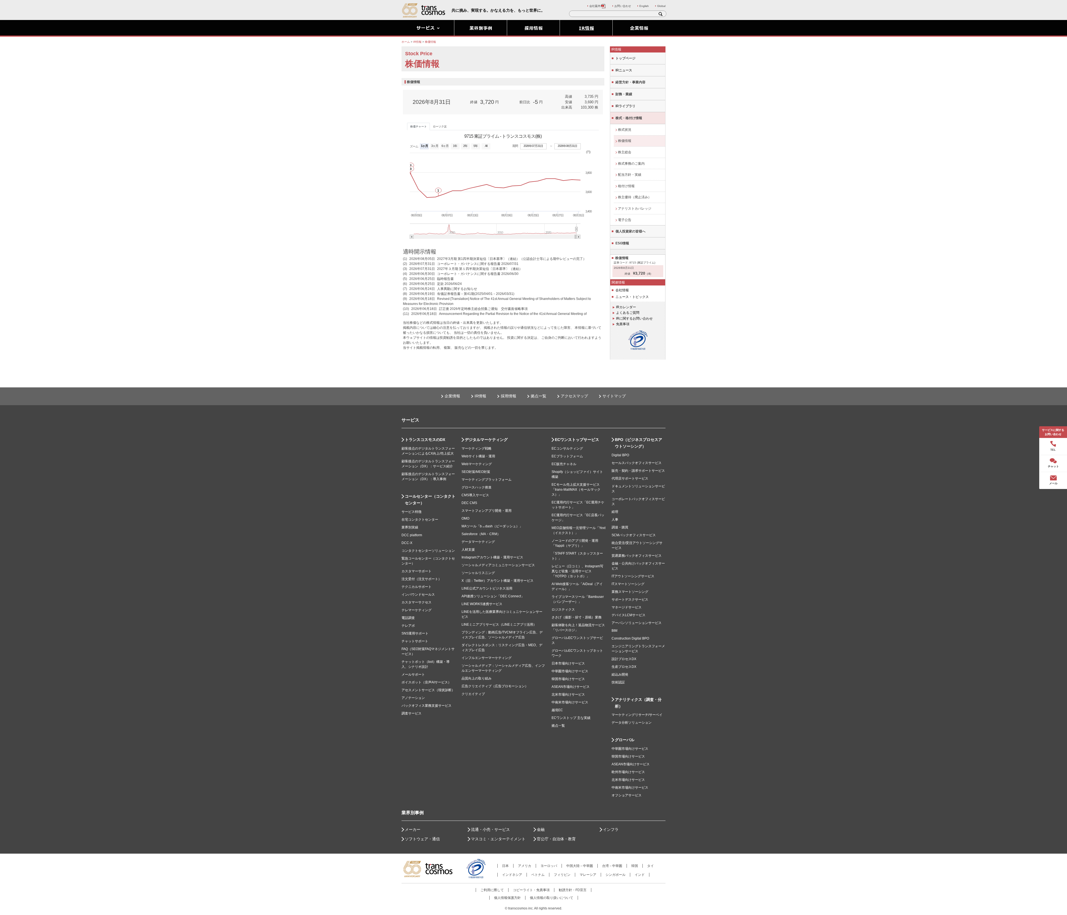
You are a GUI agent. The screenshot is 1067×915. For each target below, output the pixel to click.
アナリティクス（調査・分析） (638, 702)
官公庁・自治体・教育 (556, 839)
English (644, 5)
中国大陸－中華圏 (579, 866)
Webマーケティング (477, 464)
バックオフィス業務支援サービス (427, 706)
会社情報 (622, 290)
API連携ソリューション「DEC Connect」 (493, 596)
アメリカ (524, 866)
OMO (465, 518)
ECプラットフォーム (567, 456)
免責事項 (622, 324)
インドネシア (512, 875)
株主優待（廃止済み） (634, 197)
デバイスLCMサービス (628, 615)
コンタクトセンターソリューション (428, 551)
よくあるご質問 (627, 313)
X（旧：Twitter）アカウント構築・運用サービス (498, 581)
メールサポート (413, 674)
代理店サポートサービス (630, 478)
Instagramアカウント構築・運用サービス (492, 557)
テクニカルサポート (417, 587)
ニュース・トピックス (632, 297)
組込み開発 (620, 674)
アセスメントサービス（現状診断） (428, 690)
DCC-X (407, 543)
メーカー (412, 829)
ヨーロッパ (548, 866)
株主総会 (624, 152)
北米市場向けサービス (568, 694)
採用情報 (508, 396)
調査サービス (412, 713)
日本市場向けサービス (568, 663)
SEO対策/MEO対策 (476, 472)
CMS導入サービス (475, 495)
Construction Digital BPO (630, 638)
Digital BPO (620, 455)
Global (661, 5)
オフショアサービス (627, 795)
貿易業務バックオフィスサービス (637, 556)
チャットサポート (415, 641)
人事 (615, 520)
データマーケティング (478, 542)
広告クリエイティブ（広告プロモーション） (495, 686)
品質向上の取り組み (477, 678)
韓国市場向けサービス (568, 679)
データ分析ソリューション (632, 723)
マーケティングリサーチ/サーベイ (637, 715)
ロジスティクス (563, 609)
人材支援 (468, 549)
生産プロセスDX (624, 667)
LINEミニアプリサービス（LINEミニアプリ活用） (499, 624)
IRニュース (623, 70)
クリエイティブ (473, 694)
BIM (614, 631)
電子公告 (624, 220)
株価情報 (624, 141)
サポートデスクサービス (630, 599)
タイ (650, 866)
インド (640, 875)
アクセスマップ (574, 396)
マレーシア (588, 875)
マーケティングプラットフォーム (487, 480)
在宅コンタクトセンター (420, 520)
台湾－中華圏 (612, 866)
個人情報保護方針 (507, 898)
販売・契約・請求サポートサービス (638, 471)
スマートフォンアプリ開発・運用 (487, 511)
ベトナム (538, 875)
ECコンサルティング (567, 448)
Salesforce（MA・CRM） (481, 534)
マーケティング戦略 (477, 448)
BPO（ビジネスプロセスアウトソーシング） (638, 442)
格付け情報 (626, 186)
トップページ (625, 58)
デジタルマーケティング (486, 439)
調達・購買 (620, 527)
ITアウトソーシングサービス (633, 576)
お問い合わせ (622, 5)
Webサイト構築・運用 (478, 456)
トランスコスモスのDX (425, 439)
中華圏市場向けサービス (570, 671)
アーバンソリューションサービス (637, 623)
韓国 (634, 866)
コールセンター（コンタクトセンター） (430, 499)
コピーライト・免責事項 (531, 890)
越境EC (557, 710)
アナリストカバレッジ (634, 208)
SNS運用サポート (415, 633)
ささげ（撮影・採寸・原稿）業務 (577, 617)
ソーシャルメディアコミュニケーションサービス (498, 565)
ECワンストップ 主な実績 (571, 718)
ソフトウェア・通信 (422, 839)
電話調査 (408, 618)
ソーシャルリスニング (478, 573)
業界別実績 (410, 527)
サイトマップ (614, 396)
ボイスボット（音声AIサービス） (426, 682)
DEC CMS (469, 503)
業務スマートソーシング (630, 592)
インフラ (611, 829)
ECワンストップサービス (577, 439)
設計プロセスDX (624, 659)
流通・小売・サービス (490, 829)
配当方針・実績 (629, 175)
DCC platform (412, 535)
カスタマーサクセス (417, 602)
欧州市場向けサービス (628, 772)
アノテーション (413, 698)
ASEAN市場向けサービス (571, 687)
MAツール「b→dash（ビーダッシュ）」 (492, 526)
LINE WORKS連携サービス (482, 604)
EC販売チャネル (564, 464)
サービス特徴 (412, 512)
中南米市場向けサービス (570, 702)
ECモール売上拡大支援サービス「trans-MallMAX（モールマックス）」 (576, 490)
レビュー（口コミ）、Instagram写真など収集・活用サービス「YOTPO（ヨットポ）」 (577, 571)
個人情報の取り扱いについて (551, 898)
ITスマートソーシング (628, 584)
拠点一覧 (538, 396)
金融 (541, 829)
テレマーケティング (417, 610)
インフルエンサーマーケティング (487, 658)
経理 (615, 512)
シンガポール (615, 875)
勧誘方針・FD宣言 (573, 890)
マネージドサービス (627, 607)
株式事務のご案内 (631, 164)
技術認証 (618, 682)
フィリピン (562, 875)
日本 (505, 866)
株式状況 (624, 130)
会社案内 (594, 5)
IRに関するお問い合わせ (634, 318)
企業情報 (452, 396)
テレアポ (408, 626)
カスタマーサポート (417, 571)
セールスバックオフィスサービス (637, 463)
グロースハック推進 (477, 487)
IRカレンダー (626, 307)
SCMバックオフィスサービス (634, 535)
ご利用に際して (492, 890)
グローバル (624, 740)
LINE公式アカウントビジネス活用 (487, 588)
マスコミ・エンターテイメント (498, 839)
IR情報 (480, 396)
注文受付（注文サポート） (422, 579)
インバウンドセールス (418, 594)
